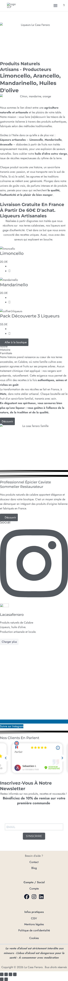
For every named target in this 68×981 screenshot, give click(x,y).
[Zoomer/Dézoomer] (1, 974)
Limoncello (12, 253)
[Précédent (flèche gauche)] (1, 979)
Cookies (34, 938)
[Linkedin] (41, 896)
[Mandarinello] (9, 280)
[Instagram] (34, 896)
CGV (34, 918)
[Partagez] (10, 974)
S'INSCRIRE (34, 836)
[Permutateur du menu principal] (55, 5)
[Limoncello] (7, 248)
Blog (34, 868)
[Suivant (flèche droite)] (6, 979)
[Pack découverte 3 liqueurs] (11, 311)
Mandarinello (14, 284)
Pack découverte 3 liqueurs (29, 315)
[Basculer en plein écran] (6, 974)
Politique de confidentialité (34, 930)
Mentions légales (34, 924)
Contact (34, 862)
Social (5, 522)
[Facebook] (26, 896)
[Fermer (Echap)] (15, 974)
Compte (34, 889)
